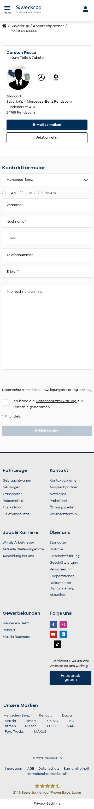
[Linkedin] (63, 634)
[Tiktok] (57, 644)
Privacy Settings (47, 803)
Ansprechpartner (48, 26)
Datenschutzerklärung (56, 401)
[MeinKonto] (84, 9)
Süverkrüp (19, 26)
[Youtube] (53, 634)
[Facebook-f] (53, 624)
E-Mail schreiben (47, 125)
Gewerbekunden (21, 613)
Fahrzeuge (15, 470)
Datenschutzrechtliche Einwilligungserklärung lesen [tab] (44, 390)
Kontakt (59, 470)
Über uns (60, 532)
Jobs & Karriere (20, 532)
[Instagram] (63, 624)
